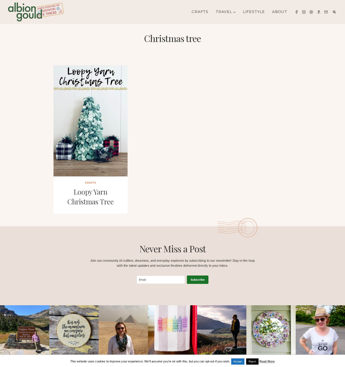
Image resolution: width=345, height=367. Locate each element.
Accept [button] (238, 361)
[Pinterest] (311, 12)
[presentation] (91, 120)
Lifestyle (254, 12)
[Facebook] (296, 12)
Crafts (200, 12)
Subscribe (198, 279)
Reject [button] (252, 361)
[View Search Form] (334, 12)
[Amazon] (318, 12)
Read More (267, 361)
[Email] (326, 12)
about (279, 12)
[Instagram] (303, 12)
